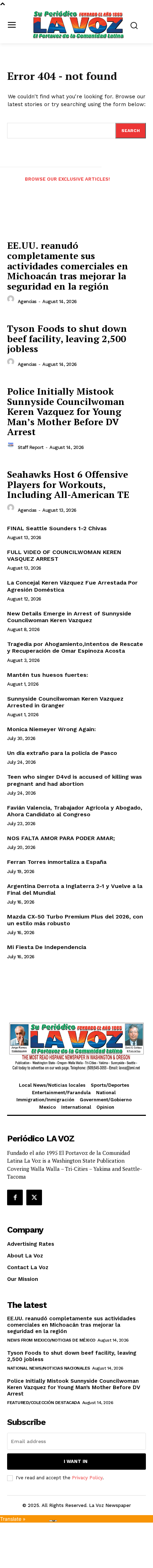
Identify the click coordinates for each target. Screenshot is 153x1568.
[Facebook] (15, 1197)
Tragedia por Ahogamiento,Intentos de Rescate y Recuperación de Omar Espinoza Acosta (75, 647)
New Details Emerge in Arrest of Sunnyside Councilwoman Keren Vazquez (69, 617)
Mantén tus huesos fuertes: (47, 674)
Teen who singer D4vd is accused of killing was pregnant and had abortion (74, 780)
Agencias (27, 301)
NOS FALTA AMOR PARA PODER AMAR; (61, 838)
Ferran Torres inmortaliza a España (56, 862)
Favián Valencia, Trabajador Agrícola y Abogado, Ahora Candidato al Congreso (74, 811)
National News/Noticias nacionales (48, 1368)
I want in (76, 1461)
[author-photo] (11, 300)
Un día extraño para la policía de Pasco (62, 753)
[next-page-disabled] (143, 185)
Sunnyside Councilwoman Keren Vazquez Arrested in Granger (65, 702)
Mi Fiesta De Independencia (46, 947)
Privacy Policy (87, 1477)
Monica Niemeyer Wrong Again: (51, 729)
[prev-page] (10, 185)
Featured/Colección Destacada (43, 1402)
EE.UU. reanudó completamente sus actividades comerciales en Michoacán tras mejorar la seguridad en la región (67, 265)
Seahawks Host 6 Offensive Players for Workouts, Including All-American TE (68, 484)
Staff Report (31, 447)
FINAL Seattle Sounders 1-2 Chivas (57, 528)
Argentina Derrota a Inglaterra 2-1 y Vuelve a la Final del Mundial (74, 889)
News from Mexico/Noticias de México (51, 1340)
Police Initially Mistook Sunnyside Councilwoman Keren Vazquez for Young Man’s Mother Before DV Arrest (66, 411)
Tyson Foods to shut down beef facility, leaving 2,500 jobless (67, 338)
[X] (34, 1197)
